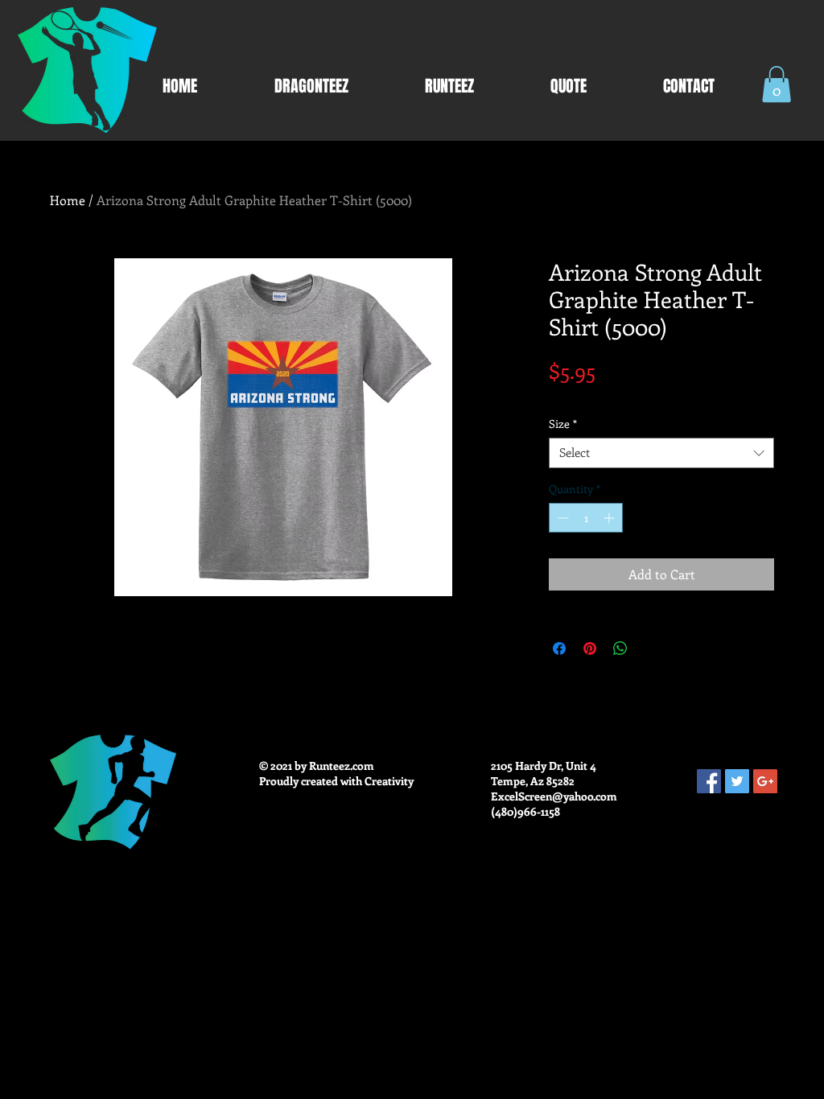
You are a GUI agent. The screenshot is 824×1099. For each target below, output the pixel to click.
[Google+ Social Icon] (765, 781)
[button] (776, 84)
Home (67, 199)
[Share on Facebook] (559, 648)
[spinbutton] (585, 518)
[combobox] (661, 453)
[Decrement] (561, 518)
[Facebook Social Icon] (709, 781)
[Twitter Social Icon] (737, 781)
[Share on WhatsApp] (620, 648)
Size (563, 424)
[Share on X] (651, 648)
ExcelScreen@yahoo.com (554, 796)
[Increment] (610, 518)
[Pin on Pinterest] (589, 648)
